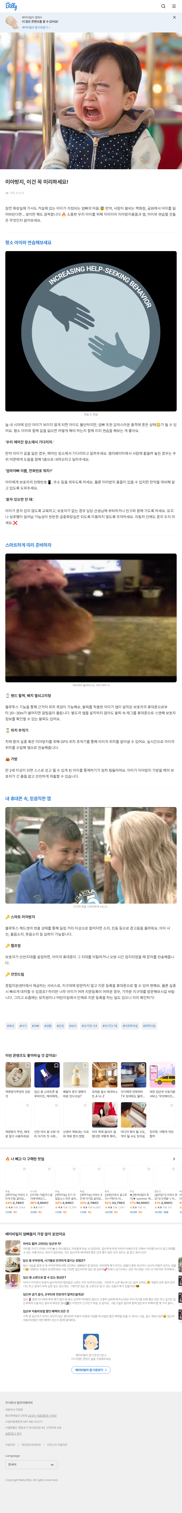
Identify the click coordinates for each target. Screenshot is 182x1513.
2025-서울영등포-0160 (42, 1415)
